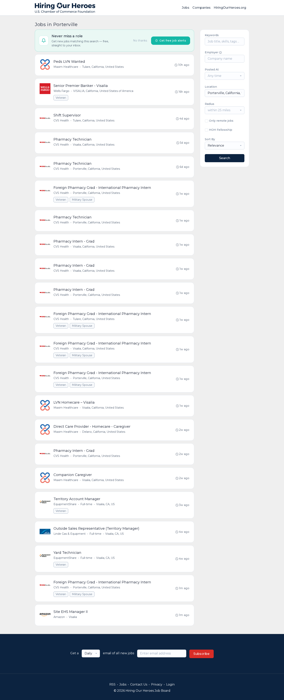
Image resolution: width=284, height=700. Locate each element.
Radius (209, 104)
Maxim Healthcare (66, 67)
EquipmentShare (65, 504)
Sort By (210, 139)
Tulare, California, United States (103, 67)
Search (224, 158)
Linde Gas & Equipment (70, 533)
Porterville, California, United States (96, 169)
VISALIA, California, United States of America (103, 91)
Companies (201, 7)
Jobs (185, 7)
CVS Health (61, 120)
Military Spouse (82, 199)
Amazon (59, 617)
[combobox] (224, 76)
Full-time (86, 504)
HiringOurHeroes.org (230, 7)
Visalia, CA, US (105, 504)
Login (170, 684)
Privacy (156, 684)
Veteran (61, 97)
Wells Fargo (61, 91)
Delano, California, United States (103, 432)
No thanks (140, 40)
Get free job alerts (172, 40)
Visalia (73, 617)
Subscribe (201, 654)
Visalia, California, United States (93, 144)
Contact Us (138, 684)
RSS (112, 684)
